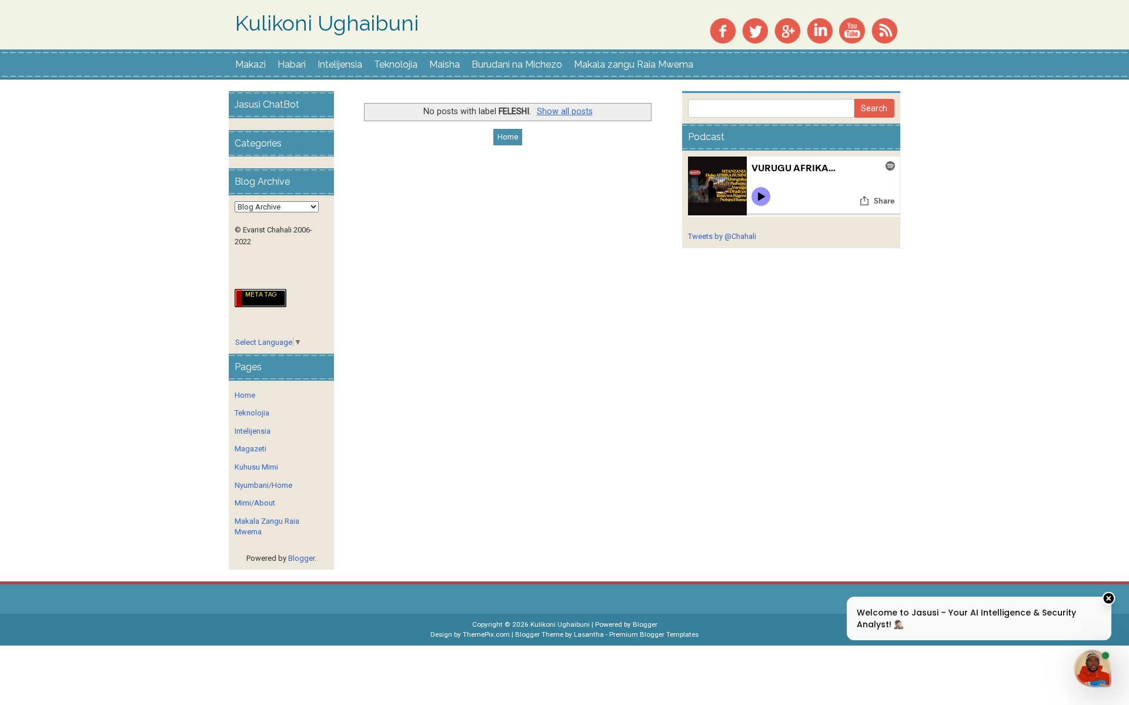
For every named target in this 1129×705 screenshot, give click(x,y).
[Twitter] (755, 29)
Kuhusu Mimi (256, 467)
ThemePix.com (486, 634)
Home (507, 136)
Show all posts (565, 111)
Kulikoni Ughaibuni (327, 23)
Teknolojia (395, 64)
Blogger (301, 558)
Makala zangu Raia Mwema (633, 64)
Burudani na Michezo (517, 64)
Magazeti (250, 448)
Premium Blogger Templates (654, 634)
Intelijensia (340, 64)
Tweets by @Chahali (722, 236)
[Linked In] (819, 29)
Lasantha (589, 634)
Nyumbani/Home (263, 485)
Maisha (444, 64)
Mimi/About (255, 502)
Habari (292, 64)
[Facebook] (722, 29)
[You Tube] (852, 29)
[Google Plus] (787, 29)
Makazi (250, 64)
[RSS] (884, 29)
